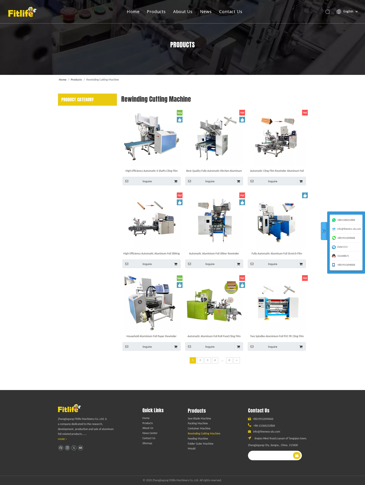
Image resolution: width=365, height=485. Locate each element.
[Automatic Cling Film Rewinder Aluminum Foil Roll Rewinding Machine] (277, 137)
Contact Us (230, 11)
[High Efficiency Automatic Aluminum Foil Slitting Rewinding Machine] (152, 220)
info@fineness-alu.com (266, 431)
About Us (183, 11)
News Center (150, 433)
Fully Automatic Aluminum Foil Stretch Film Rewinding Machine (277, 253)
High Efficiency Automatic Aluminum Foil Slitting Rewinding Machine (151, 253)
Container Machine (199, 428)
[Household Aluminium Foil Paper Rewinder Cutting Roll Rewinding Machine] (152, 302)
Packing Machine (198, 423)
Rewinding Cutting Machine (204, 433)
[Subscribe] (297, 455)
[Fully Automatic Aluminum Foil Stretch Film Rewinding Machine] (277, 220)
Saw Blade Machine (199, 418)
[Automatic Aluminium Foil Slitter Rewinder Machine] (214, 220)
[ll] (73, 407)
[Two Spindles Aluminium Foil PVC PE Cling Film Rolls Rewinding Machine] (277, 302)
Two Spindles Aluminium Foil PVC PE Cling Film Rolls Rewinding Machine (277, 336)
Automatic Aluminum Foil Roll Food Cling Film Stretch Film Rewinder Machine (214, 336)
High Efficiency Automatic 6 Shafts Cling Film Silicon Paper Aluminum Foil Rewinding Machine (151, 171)
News (206, 11)
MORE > (62, 439)
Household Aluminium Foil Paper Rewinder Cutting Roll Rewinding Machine (152, 336)
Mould (191, 448)
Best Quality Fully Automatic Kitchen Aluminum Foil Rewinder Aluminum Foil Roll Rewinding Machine (214, 171)
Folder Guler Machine (200, 443)
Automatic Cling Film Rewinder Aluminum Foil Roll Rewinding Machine (277, 171)
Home (133, 11)
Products (156, 11)
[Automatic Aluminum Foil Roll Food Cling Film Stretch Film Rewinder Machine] (214, 302)
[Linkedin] (67, 448)
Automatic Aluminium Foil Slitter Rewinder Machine (214, 253)
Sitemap (147, 443)
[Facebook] (60, 448)
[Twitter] (73, 448)
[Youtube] (80, 448)
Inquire (147, 181)
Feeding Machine (198, 438)
